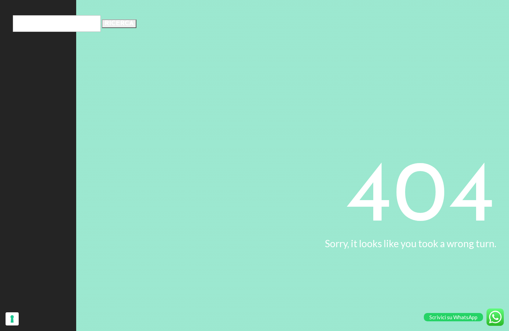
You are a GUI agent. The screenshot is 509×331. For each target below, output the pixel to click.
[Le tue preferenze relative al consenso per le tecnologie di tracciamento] (12, 318)
